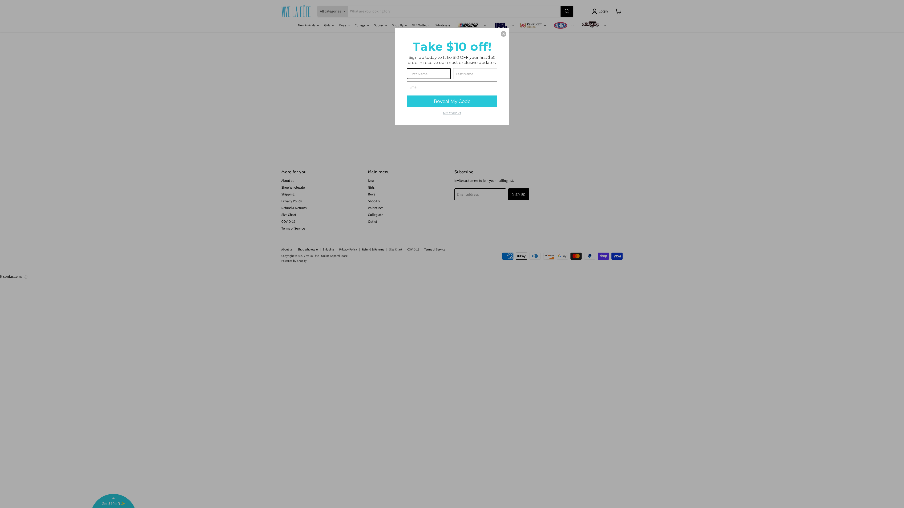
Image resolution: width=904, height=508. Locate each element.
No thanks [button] (452, 113)
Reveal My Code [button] (452, 101)
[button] (503, 34)
